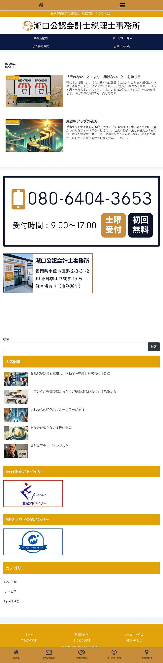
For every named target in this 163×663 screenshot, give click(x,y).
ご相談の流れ (29, 640)
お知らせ (10, 582)
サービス (10, 591)
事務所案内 (81, 634)
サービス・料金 (134, 634)
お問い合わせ (133, 640)
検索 (6, 339)
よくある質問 (81, 640)
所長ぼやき (12, 601)
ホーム (29, 634)
